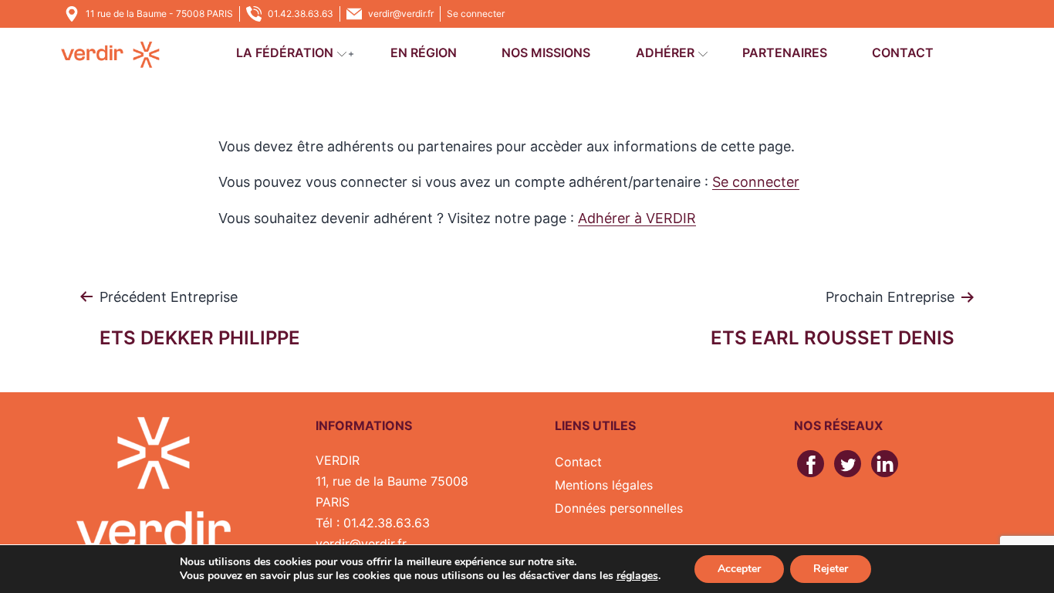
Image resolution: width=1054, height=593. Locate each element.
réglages (637, 576)
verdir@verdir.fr (401, 13)
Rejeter (830, 568)
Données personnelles (619, 508)
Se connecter (476, 13)
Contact (903, 52)
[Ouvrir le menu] (351, 55)
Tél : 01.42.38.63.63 (373, 522)
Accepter (739, 568)
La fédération (284, 52)
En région (423, 52)
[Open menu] (341, 55)
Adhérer (665, 52)
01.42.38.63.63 (300, 13)
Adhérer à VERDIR (637, 218)
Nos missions (546, 52)
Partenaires (784, 52)
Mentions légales (604, 485)
